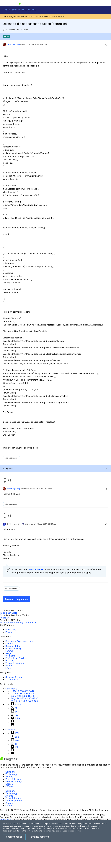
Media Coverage (13, 781)
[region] (55, 831)
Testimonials (11, 679)
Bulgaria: (24, 698)
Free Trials (10, 629)
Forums (9, 651)
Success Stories (13, 677)
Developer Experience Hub (19, 641)
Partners (9, 660)
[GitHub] (12, 722)
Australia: (24, 701)
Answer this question (16, 599)
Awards (9, 776)
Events (8, 665)
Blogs (8, 653)
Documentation (13, 646)
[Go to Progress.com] (9, 760)
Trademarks (6, 819)
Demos (9, 643)
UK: (22, 693)
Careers (9, 784)
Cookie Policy (77, 828)
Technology (11, 774)
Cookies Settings (40, 837)
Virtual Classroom (14, 663)
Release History (13, 648)
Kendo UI (4, 617)
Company (10, 771)
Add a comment (11, 458)
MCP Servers (6, 622)
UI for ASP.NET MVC (27, 10)
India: (23, 696)
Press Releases (13, 779)
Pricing (8, 632)
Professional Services (16, 658)
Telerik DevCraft (8, 612)
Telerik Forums (10, 10)
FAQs (8, 668)
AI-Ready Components (25, 622)
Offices (9, 786)
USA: (22, 691)
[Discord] (12, 725)
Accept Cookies (14, 837)
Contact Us (11, 688)
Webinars (10, 655)
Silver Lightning (13, 44)
